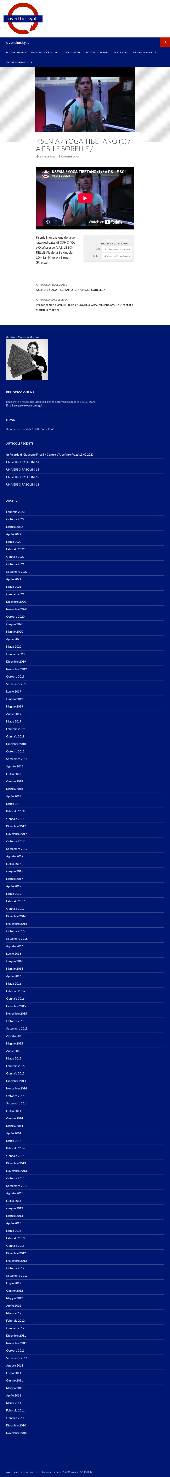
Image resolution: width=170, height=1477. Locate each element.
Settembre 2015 (17, 1028)
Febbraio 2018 (15, 811)
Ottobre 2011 (15, 1350)
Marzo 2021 (13, 586)
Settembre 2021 (17, 571)
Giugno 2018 (14, 781)
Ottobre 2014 (15, 1096)
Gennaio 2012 (15, 1328)
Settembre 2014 (17, 1103)
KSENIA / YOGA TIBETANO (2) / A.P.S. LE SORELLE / (70, 287)
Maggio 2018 (14, 789)
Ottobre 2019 (15, 676)
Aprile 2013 (13, 1223)
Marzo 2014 (13, 1140)
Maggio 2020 (14, 631)
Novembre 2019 (16, 669)
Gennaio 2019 (15, 736)
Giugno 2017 (14, 871)
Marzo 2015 (13, 1058)
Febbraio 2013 (15, 1238)
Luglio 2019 (13, 691)
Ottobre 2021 (15, 564)
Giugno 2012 (14, 1290)
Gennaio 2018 (15, 818)
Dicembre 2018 (16, 744)
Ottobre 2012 (15, 1268)
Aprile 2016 (13, 976)
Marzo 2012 (13, 1313)
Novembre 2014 (16, 1088)
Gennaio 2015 (15, 1073)
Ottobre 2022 (15, 519)
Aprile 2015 (13, 1051)
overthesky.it (17, 42)
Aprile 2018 (13, 796)
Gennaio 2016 (15, 998)
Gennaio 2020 (15, 654)
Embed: (97, 256)
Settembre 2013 (17, 1185)
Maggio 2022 (14, 526)
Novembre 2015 (16, 1013)
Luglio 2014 (13, 1111)
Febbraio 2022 (15, 549)
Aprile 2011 (13, 1395)
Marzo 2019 (13, 721)
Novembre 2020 (16, 609)
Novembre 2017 (16, 833)
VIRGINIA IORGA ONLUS (19, 62)
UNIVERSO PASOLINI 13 (22, 469)
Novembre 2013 (16, 1170)
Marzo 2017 (13, 893)
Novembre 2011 (16, 1343)
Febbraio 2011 (15, 1410)
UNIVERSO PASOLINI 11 (22, 484)
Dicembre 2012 (16, 1253)
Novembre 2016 (16, 923)
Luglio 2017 (13, 863)
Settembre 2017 (17, 848)
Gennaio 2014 (15, 1155)
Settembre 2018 (17, 759)
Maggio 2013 (14, 1215)
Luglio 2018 (13, 774)
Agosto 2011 (14, 1365)
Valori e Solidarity (144, 52)
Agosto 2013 (14, 1193)
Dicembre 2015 (16, 1006)
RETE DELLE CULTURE (97, 52)
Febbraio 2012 (15, 1320)
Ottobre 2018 (15, 751)
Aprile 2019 (13, 714)
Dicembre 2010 (16, 1425)
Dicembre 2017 (16, 826)
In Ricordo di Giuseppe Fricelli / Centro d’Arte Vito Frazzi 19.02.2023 (50, 454)
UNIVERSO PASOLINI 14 (22, 462)
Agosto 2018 (14, 766)
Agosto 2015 (14, 1036)
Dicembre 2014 (16, 1081)
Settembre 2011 (17, 1358)
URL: (98, 249)
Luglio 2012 (13, 1283)
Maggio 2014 (14, 1126)
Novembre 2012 (16, 1260)
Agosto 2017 (14, 856)
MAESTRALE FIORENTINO (44, 52)
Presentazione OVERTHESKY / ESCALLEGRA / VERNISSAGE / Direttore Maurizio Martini (84, 304)
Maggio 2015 (14, 1043)
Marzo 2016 (13, 983)
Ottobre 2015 (15, 1021)
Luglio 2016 (13, 953)
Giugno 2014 (14, 1118)
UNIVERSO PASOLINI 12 (22, 477)
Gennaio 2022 (15, 556)
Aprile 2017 (13, 886)
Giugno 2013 (14, 1208)
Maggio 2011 (14, 1388)
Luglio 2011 (13, 1373)
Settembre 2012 (17, 1275)
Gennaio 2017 (15, 908)
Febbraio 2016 (15, 991)
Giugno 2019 (14, 699)
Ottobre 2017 (15, 841)
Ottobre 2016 (15, 931)
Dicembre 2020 (16, 601)
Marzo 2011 (13, 1403)
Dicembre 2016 (16, 916)
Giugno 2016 (14, 961)
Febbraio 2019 (15, 729)
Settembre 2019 (17, 684)
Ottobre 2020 (15, 616)
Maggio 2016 (14, 968)
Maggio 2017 (14, 878)
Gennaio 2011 (15, 1418)
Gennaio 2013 (15, 1245)
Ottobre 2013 (15, 1178)
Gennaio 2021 (15, 594)
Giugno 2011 (14, 1380)
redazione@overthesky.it (28, 405)
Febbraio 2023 (15, 511)
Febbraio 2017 (15, 901)
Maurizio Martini (115, 240)
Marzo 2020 (13, 646)
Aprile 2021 (13, 579)
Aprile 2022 (13, 534)
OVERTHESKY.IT (71, 52)
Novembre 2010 (16, 1433)
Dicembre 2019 (16, 661)
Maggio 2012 (14, 1298)
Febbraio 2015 (15, 1066)
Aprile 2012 (13, 1305)
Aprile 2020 (13, 639)
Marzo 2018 (13, 803)
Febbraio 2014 (15, 1148)
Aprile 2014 (13, 1133)
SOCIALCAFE (121, 52)
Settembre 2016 (17, 938)
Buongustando (16, 52)
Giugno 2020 (14, 624)
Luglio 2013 (13, 1200)
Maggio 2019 (14, 706)
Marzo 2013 (13, 1230)
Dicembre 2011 (16, 1335)
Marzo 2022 (13, 541)
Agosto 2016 (14, 946)
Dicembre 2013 (16, 1163)
